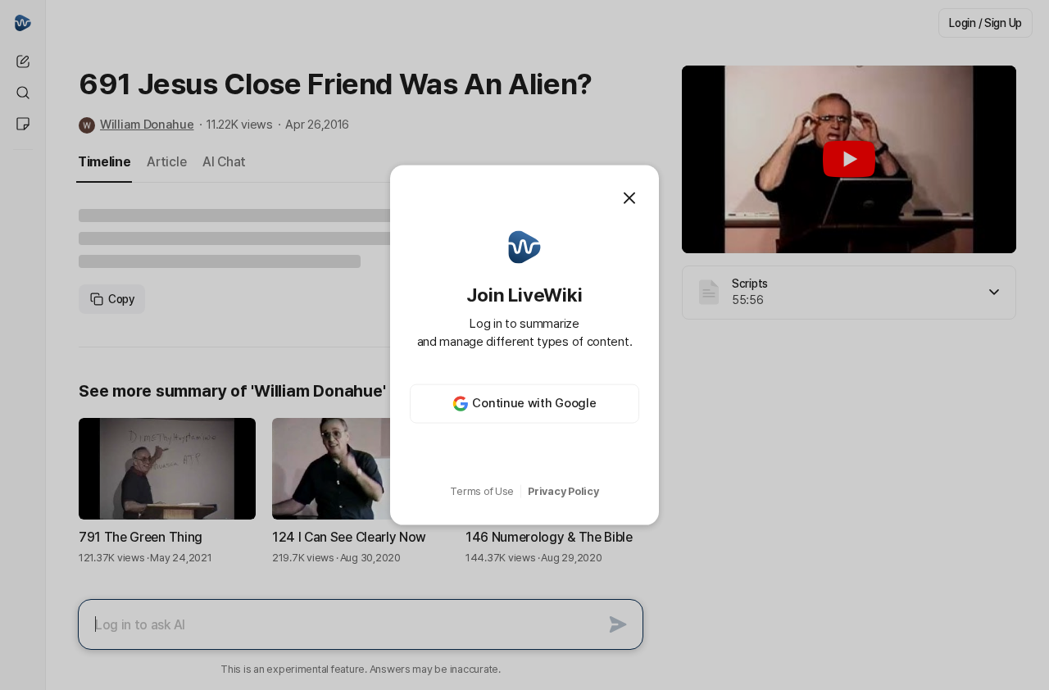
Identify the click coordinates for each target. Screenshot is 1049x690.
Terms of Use (482, 491)
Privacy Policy (563, 491)
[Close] (629, 198)
